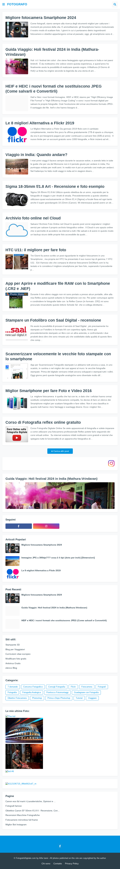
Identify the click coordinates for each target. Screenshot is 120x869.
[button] (3, 4)
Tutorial (79, 698)
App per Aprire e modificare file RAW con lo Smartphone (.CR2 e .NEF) (57, 286)
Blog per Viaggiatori (15, 649)
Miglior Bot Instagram (16, 824)
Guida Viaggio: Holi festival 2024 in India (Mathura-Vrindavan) (52, 52)
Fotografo (17, 4)
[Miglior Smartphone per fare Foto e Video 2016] (16, 402)
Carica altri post (61, 451)
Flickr (73, 687)
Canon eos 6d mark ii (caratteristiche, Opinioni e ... (30, 801)
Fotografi (102, 687)
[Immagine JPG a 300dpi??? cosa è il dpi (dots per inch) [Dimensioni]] (12, 561)
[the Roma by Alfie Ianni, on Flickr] (24, 742)
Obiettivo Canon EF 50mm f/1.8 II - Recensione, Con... (32, 810)
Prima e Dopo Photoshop (59, 698)
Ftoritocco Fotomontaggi (57, 692)
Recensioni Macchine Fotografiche (22, 815)
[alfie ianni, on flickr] (10, 716)
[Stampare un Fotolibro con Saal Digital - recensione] (16, 332)
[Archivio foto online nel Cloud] (16, 230)
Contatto (57, 863)
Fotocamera (86, 687)
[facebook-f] (18, 526)
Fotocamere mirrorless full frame (21, 820)
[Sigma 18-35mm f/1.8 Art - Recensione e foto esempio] (16, 198)
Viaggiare (92, 698)
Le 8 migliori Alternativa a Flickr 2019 (39, 123)
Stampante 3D (12, 644)
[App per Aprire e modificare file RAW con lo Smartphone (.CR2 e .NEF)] (16, 300)
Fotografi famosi (13, 806)
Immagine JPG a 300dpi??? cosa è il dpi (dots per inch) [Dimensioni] (58, 557)
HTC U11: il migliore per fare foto (35, 250)
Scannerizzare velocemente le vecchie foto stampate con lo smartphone (58, 356)
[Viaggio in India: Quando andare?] (16, 166)
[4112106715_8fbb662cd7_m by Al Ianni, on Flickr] (20, 783)
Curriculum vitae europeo (17, 654)
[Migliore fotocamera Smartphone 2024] (16, 29)
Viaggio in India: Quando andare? (36, 154)
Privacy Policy (72, 863)
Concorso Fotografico (33, 687)
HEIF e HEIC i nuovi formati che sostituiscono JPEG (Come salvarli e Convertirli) (53, 89)
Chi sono (46, 863)
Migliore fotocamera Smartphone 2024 (40, 17)
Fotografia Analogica (31, 692)
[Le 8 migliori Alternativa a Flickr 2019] (16, 135)
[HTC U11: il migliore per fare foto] (16, 262)
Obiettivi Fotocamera (17, 698)
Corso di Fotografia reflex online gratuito (43, 422)
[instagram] (46, 526)
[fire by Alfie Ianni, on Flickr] (24, 768)
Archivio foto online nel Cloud (33, 218)
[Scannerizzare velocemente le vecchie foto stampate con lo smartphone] (16, 371)
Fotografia (12, 692)
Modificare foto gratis (15, 658)
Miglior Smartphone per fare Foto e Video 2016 (48, 390)
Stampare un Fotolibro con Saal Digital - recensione (53, 320)
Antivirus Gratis (12, 663)
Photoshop (37, 698)
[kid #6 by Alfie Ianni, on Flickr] (9, 771)
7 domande (13, 687)
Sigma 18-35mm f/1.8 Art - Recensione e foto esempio (54, 186)
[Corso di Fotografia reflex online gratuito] (16, 434)
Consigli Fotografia (56, 687)
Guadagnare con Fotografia (86, 692)
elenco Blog (11, 668)
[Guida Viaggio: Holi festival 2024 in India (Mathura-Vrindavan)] (16, 66)
